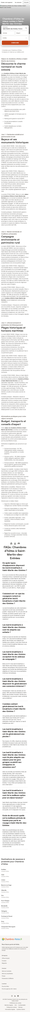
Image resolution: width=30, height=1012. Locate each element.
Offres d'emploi (5, 958)
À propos (4, 960)
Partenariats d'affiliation (8, 978)
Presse (3, 976)
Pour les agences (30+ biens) (9, 988)
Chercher (15, 43)
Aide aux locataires (6, 971)
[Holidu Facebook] (18, 996)
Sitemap (20, 1007)
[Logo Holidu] (12, 939)
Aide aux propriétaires (7, 973)
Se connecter (18, 2)
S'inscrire (26, 2)
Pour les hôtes (5, 986)
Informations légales (10, 1009)
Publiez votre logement (6, 2)
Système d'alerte (21, 1009)
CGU (15, 1005)
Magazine (4, 963)
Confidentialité (21, 1005)
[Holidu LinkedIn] (15, 996)
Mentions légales (9, 1005)
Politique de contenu (12, 1007)
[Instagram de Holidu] (12, 996)
